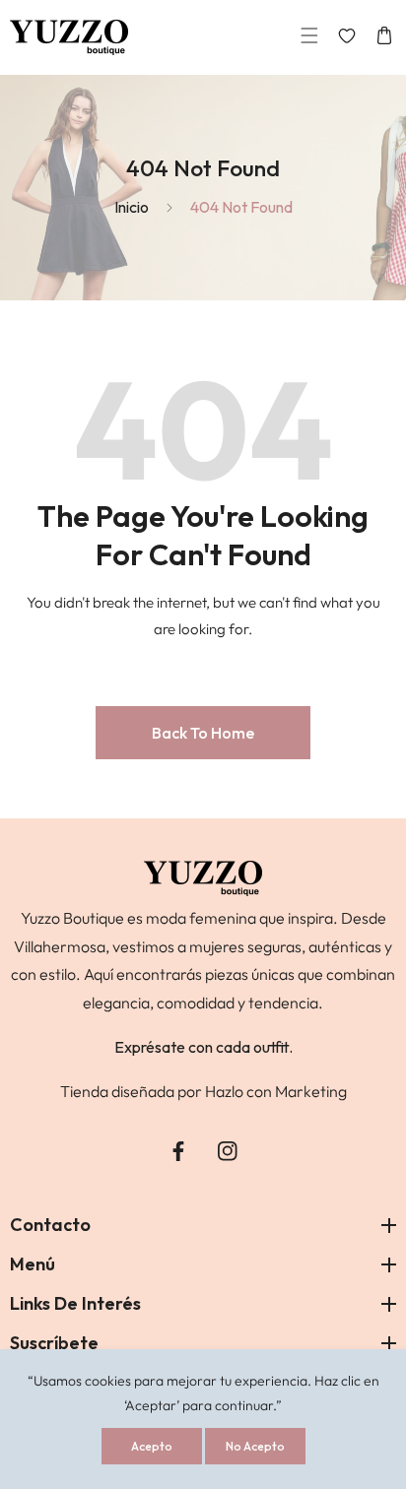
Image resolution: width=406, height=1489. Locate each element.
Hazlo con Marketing (276, 1091)
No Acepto (255, 1446)
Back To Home (203, 733)
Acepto (151, 1446)
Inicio (131, 207)
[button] (310, 38)
